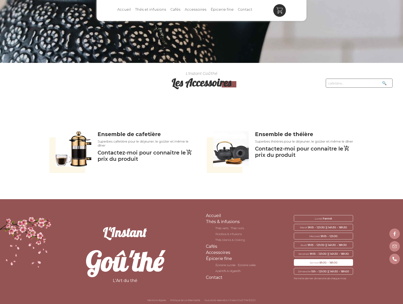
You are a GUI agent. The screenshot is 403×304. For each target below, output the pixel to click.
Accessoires (196, 9)
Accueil (124, 9)
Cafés (175, 9)
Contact (245, 9)
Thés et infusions (150, 9)
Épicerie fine (222, 9)
